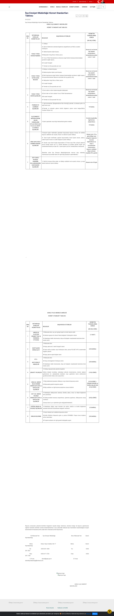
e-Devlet (74, 1)
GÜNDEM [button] (84, 7)
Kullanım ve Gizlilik (63, 608)
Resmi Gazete (50, 608)
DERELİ (52, 7)
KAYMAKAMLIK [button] (43, 7)
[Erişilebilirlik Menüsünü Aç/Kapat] (109, 611)
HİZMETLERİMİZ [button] (74, 7)
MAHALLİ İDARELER (62, 7)
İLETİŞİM (92, 7)
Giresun (90, 1)
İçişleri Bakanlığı (82, 1)
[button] (83, 16)
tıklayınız (88, 613)
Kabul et (95, 613)
